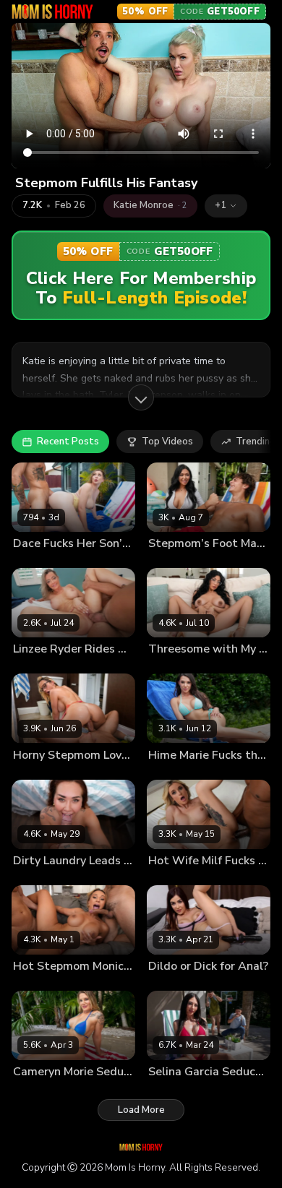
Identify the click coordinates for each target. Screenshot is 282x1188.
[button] (226, 206)
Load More (141, 1109)
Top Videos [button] (167, 441)
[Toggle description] (141, 397)
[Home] (52, 12)
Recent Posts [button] (68, 441)
